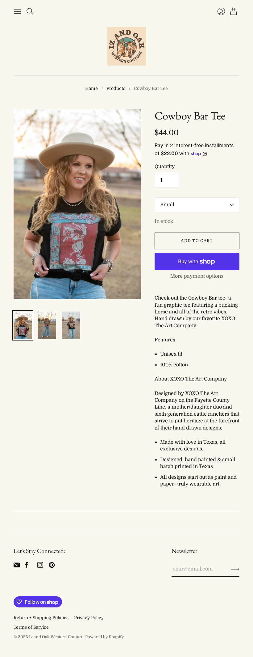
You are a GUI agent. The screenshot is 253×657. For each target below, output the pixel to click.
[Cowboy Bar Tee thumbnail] (23, 325)
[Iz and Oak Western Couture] (126, 46)
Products (115, 88)
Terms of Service (31, 627)
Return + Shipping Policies (41, 617)
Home (91, 88)
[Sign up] (235, 569)
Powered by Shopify (104, 637)
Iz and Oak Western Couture (56, 637)
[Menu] (17, 11)
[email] (17, 566)
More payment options (196, 276)
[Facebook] (26, 566)
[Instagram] (40, 566)
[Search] (30, 11)
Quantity (165, 166)
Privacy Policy (89, 617)
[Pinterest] (52, 566)
